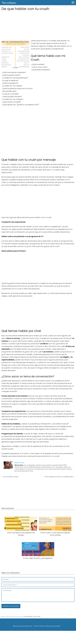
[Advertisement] (38, 24)
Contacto (41, 626)
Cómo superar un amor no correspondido (58, 477)
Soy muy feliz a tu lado (10, 477)
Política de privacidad (53, 626)
